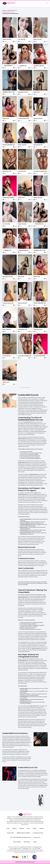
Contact (35, 841)
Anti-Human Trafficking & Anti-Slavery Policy (20, 837)
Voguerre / (4, 10)
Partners (35, 828)
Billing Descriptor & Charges (23, 832)
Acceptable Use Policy (38, 832)
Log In (28, 828)
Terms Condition (17, 841)
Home (8, 828)
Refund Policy (27, 841)
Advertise (21, 828)
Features (14, 828)
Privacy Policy (36, 837)
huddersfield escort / (12, 10)
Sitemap (41, 828)
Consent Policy (10, 832)
